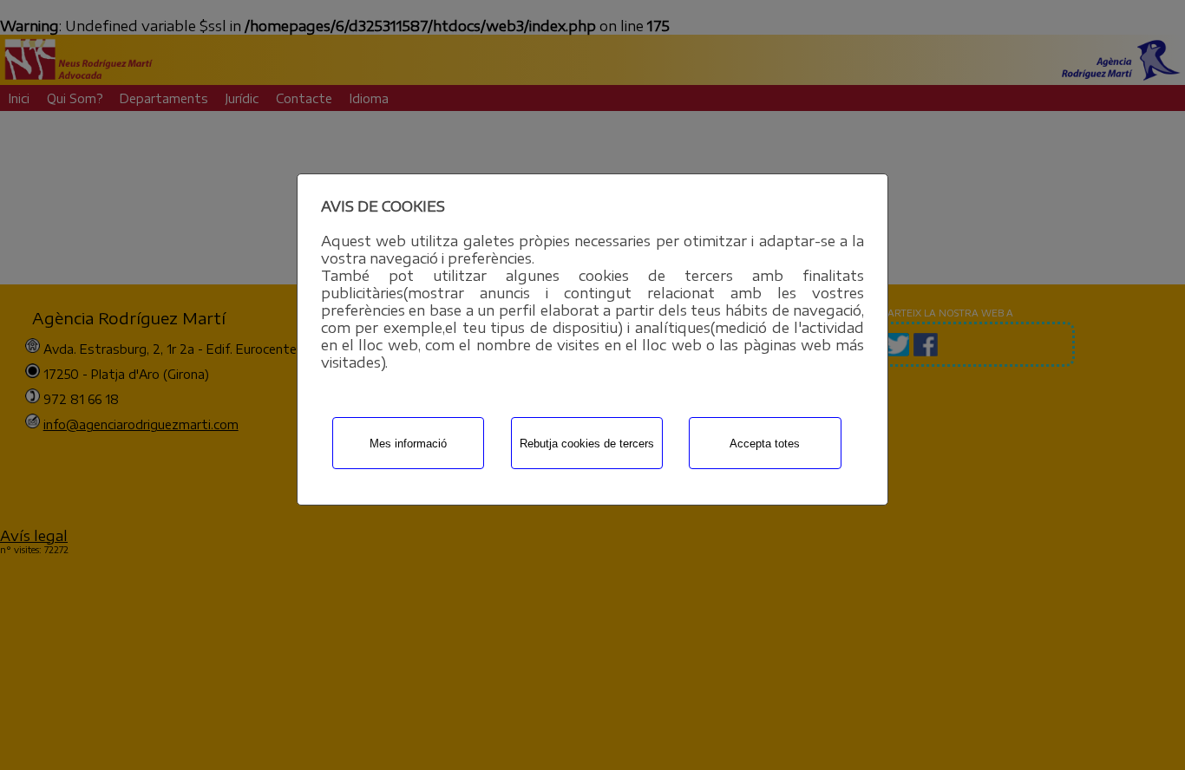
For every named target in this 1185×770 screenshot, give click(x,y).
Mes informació (408, 443)
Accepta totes (765, 443)
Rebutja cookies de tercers (587, 443)
